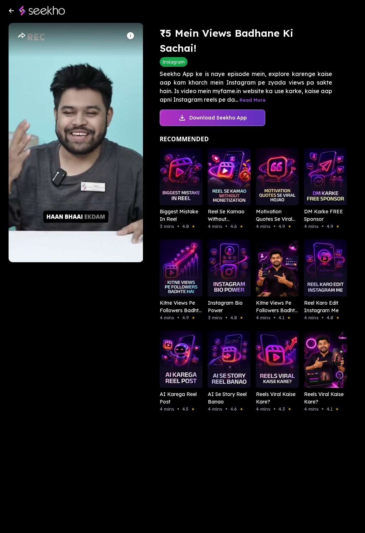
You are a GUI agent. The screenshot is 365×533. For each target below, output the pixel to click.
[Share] (21, 36)
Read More (253, 100)
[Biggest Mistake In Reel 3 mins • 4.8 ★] (174, 176)
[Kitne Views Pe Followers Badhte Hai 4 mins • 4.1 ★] (270, 267)
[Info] (130, 36)
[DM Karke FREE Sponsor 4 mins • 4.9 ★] (318, 176)
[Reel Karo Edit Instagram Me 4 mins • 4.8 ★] (318, 267)
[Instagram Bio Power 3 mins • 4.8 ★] (222, 267)
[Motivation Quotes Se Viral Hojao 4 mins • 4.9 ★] (270, 176)
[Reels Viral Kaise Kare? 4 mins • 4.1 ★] (318, 359)
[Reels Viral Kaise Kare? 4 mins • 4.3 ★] (270, 359)
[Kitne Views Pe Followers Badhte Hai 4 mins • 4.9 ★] (174, 267)
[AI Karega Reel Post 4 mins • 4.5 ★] (174, 359)
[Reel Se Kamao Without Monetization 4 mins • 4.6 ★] (222, 176)
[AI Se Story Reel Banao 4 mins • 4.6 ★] (222, 359)
